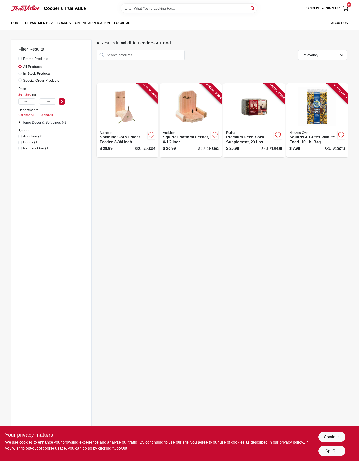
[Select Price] (62, 101)
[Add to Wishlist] (151, 135)
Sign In (312, 8)
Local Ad (122, 23)
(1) (31, 142)
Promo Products (35, 58)
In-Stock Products (37, 73)
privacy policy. (291, 442)
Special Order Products (41, 80)
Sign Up (333, 8)
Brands (64, 23)
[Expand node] (20, 122)
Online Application (92, 23)
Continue (332, 437)
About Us (339, 23)
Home (16, 23)
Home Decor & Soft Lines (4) (44, 122)
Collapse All (26, 115)
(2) (32, 136)
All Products (32, 66)
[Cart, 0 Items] (345, 8)
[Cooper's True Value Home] (26, 8)
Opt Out (331, 451)
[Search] (252, 8)
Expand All (46, 115)
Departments (37, 23)
